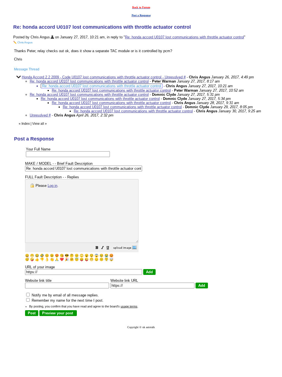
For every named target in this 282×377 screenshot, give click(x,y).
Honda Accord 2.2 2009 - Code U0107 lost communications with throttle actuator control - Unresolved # (104, 77)
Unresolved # (40, 115)
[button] (97, 248)
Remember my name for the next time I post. (67, 300)
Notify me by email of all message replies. (65, 295)
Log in (52, 186)
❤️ (62, 259)
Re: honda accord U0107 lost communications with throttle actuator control (184, 37)
